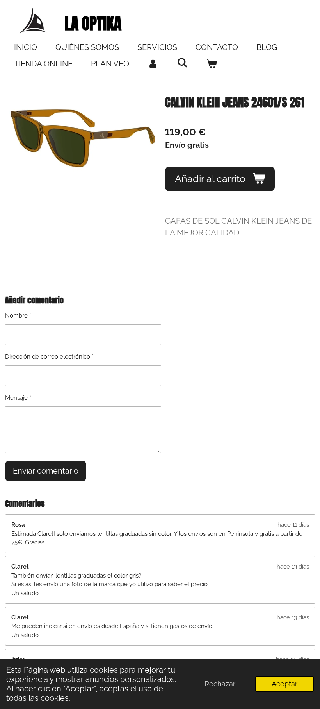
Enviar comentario (45, 471)
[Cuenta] (153, 64)
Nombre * (18, 315)
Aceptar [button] (284, 684)
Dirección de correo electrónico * (49, 356)
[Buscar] (182, 63)
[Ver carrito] (211, 64)
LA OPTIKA (93, 23)
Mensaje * (18, 397)
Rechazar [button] (219, 684)
